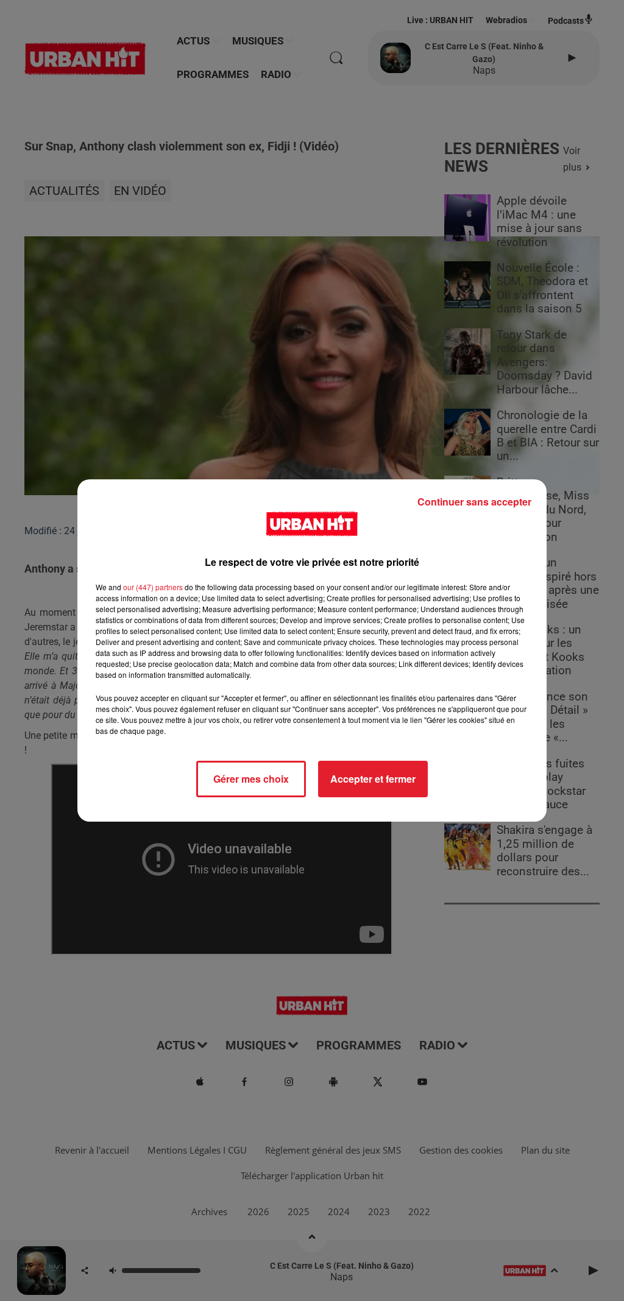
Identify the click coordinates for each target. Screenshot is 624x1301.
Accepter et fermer (373, 779)
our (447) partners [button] (153, 587)
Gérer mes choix (251, 779)
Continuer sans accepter (474, 502)
